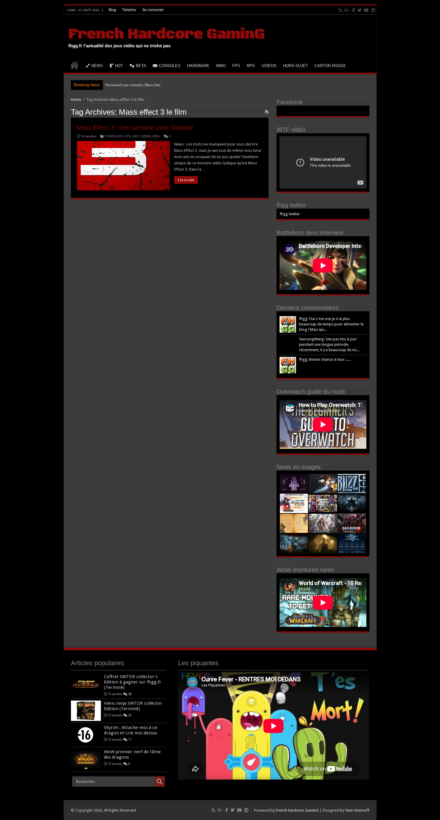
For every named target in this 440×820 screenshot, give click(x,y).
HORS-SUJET (295, 65)
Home (76, 99)
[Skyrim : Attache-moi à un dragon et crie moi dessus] (86, 735)
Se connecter (153, 10)
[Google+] (347, 10)
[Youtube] (366, 10)
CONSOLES (169, 65)
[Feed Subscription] (266, 111)
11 (130, 739)
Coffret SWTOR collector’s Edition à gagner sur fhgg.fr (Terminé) (132, 682)
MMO (221, 65)
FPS (236, 65)
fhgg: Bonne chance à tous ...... (325, 359)
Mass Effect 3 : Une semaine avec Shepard (135, 127)
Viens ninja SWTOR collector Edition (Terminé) (133, 706)
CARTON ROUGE (330, 65)
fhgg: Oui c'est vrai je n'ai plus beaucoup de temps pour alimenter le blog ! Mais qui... (331, 324)
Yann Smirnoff (357, 810)
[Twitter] (359, 10)
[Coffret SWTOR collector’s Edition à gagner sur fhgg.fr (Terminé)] (86, 684)
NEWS (97, 65)
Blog (112, 10)
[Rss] (340, 10)
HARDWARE (198, 65)
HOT (119, 65)
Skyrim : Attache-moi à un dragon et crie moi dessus (130, 730)
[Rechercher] (159, 782)
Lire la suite (186, 180)
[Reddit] (373, 10)
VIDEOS (269, 65)
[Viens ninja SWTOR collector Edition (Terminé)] (86, 711)
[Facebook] (354, 10)
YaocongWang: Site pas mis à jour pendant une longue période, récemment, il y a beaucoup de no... (329, 344)
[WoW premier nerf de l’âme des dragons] (86, 759)
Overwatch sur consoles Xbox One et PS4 (138, 85)
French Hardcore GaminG (166, 34)
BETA (141, 65)
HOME (74, 65)
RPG (251, 65)
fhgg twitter (291, 205)
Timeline (129, 10)
